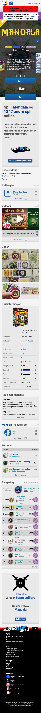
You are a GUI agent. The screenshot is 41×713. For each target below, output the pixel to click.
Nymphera (20, 513)
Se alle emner (20, 475)
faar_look (19, 532)
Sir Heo (23, 349)
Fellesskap (9, 667)
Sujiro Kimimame (18, 471)
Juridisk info (9, 704)
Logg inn (37, 3)
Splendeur (16, 456)
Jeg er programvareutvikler (14, 650)
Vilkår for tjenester (29, 704)
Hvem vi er (9, 638)
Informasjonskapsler (24, 705)
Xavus (17, 554)
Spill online (20, 619)
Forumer (8, 669)
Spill (7, 665)
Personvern (13, 705)
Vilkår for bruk (18, 704)
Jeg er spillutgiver (11, 648)
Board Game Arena (11, 702)
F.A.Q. (8, 640)
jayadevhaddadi (21, 519)
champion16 (31, 488)
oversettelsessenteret (27, 18)
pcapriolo (15, 464)
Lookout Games (27, 341)
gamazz (18, 548)
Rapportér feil (10, 654)
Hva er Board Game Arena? (14, 636)
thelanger (19, 561)
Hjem (8, 663)
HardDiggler (20, 496)
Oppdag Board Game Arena (20, 161)
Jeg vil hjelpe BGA (11, 652)
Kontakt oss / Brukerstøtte (14, 641)
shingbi (19, 507)
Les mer (20, 418)
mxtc (17, 538)
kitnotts (18, 526)
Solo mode (13, 454)
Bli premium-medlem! (12, 656)
